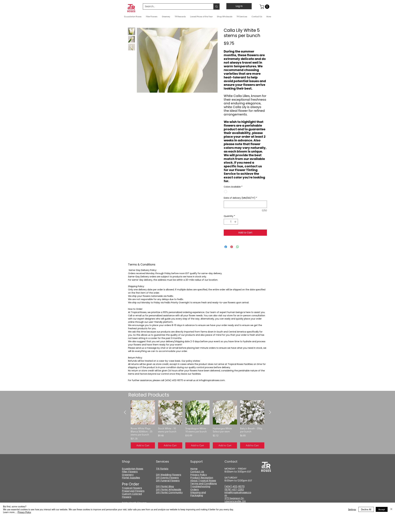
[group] (197, 424)
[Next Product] (270, 412)
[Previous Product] (125, 412)
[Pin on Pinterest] (231, 247)
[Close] (391, 509)
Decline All (366, 509)
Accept (381, 509)
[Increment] (235, 221)
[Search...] (216, 6)
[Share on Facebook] (226, 247)
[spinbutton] (231, 221)
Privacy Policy (24, 512)
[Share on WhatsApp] (237, 247)
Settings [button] (352, 509)
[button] (265, 6)
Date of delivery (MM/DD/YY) (240, 197)
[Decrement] (226, 221)
